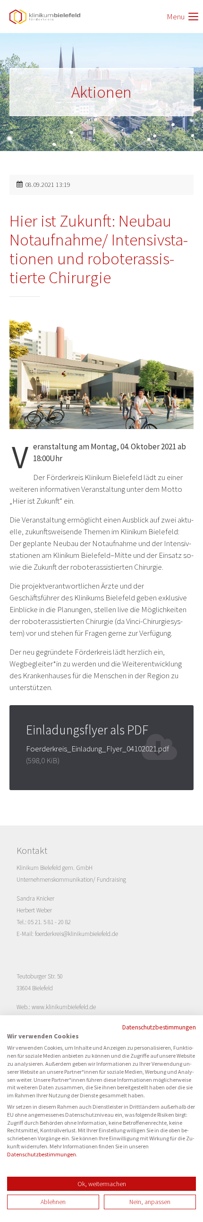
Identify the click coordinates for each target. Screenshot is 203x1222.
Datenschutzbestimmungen (159, 1027)
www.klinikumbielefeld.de (64, 1007)
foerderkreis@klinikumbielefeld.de (76, 934)
